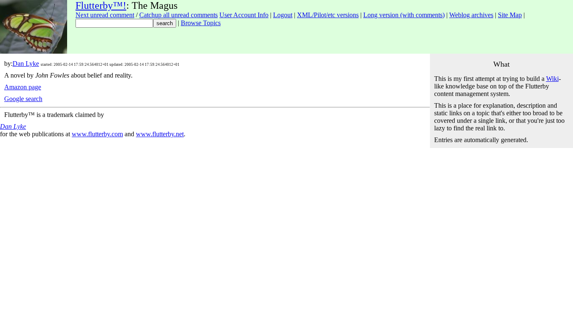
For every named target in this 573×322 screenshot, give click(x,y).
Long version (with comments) (404, 14)
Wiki (552, 78)
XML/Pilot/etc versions (328, 14)
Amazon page (22, 87)
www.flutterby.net (160, 134)
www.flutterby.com (97, 134)
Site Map (510, 14)
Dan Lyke (26, 63)
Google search (23, 98)
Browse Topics (201, 22)
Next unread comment (105, 14)
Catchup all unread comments (178, 14)
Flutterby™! (101, 5)
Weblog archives (471, 14)
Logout (282, 14)
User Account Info (243, 14)
